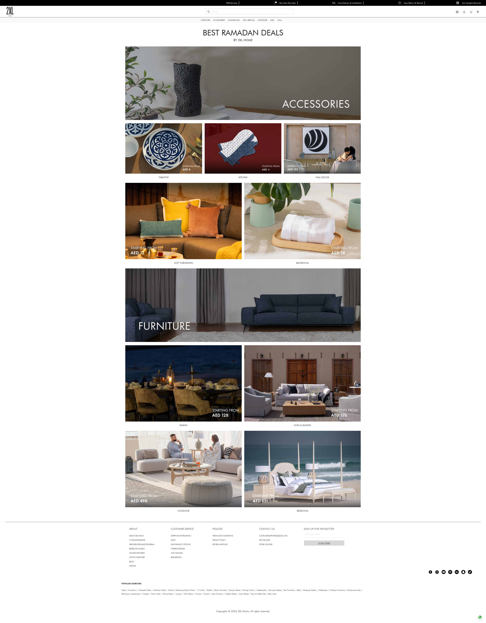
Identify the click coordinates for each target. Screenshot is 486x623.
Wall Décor (188, 594)
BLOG (131, 561)
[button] (457, 12)
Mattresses (323, 590)
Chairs (171, 590)
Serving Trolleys (275, 590)
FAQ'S (173, 540)
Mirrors (198, 594)
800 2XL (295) (264, 540)
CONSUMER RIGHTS (137, 540)
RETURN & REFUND (219, 544)
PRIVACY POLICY (219, 540)
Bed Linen (272, 594)
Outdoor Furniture (337, 590)
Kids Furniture (217, 594)
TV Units (200, 590)
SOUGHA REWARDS (137, 553)
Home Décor (168, 594)
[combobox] (249, 11)
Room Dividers (220, 590)
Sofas (124, 590)
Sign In (464, 12)
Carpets (145, 594)
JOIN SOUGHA (177, 553)
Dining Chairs (248, 590)
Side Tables (244, 594)
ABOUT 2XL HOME (136, 536)
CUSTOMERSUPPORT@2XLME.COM (273, 536)
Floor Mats (155, 594)
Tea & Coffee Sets (258, 594)
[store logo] (10, 11)
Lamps (178, 594)
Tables (209, 590)
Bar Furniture (289, 590)
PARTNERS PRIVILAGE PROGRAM (141, 544)
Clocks (206, 594)
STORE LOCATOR (265, 544)
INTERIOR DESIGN (178, 549)
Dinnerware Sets (354, 590)
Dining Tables (234, 590)
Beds (299, 590)
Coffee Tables (231, 594)
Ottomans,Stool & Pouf (185, 590)
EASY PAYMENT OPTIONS (180, 544)
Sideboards (261, 590)
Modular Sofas (159, 590)
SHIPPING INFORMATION (181, 536)
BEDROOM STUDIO (137, 549)
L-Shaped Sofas (144, 590)
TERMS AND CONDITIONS (222, 536)
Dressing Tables (309, 590)
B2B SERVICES (176, 557)
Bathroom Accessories (131, 594)
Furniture (132, 590)
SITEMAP (132, 566)
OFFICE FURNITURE (137, 557)
